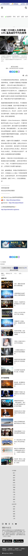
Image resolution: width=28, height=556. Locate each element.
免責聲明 (17, 548)
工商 (14, 518)
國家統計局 (9, 273)
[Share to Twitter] (12, 72)
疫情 (20, 273)
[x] (12, 524)
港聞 (22, 16)
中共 (15, 273)
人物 (14, 494)
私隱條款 (23, 548)
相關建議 (4, 548)
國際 (14, 480)
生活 (14, 497)
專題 (14, 489)
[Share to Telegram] (14, 72)
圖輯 (14, 516)
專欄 (14, 487)
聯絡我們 (10, 548)
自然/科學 (14, 504)
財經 (14, 482)
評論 (14, 492)
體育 (14, 509)
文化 (14, 501)
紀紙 (14, 506)
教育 (14, 511)
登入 (16, 268)
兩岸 (26, 16)
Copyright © (5, 550)
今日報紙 (14, 470)
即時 (14, 16)
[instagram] (3, 524)
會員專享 (8, 16)
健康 (14, 499)
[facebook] (6, 524)
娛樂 (14, 513)
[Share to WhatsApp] (17, 72)
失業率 (3, 275)
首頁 (2, 16)
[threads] (9, 524)
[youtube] (16, 524)
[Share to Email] (19, 72)
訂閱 (25, 268)
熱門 (18, 16)
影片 (14, 473)
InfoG (14, 485)
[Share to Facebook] (10, 72)
